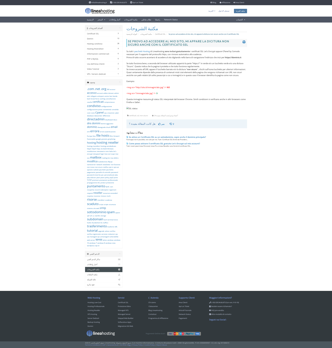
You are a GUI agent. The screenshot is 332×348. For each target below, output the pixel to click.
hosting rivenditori (93, 146)
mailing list (106, 158)
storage (103, 216)
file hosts (102, 135)
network (99, 164)
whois (105, 240)
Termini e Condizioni (93, 345)
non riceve (91, 167)
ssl (93, 216)
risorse (92, 199)
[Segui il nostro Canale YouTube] (222, 326)
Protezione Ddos (124, 306)
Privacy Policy (137, 345)
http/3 (94, 149)
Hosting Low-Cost (94, 302)
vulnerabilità (113, 237)
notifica (105, 167)
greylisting (111, 139)
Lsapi (113, 154)
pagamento (91, 172)
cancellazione (111, 99)
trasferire (110, 227)
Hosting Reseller (94, 310)
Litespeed (96, 154)
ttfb (116, 227)
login (102, 154)
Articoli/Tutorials (185, 310)
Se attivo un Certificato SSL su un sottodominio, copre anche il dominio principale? (167, 137)
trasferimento (97, 226)
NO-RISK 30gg (125, 345)
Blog (214, 2)
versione (104, 234)
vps (116, 234)
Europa (89, 136)
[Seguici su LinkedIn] (227, 326)
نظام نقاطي (146, 19)
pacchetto (109, 170)
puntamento (96, 186)
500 (108, 89)
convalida (115, 109)
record (97, 190)
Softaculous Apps (124, 322)
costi (88, 113)
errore (94, 131)
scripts (106, 204)
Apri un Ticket (137, 2)
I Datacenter (153, 306)
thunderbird (96, 223)
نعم (163, 123)
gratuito (104, 139)
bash (89, 99)
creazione (110, 113)
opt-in (111, 167)
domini (96, 123)
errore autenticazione (108, 132)
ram (111, 187)
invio (107, 151)
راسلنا (157, 19)
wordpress (91, 246)
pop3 (111, 177)
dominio (92, 127)
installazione (91, 151)
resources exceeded (110, 193)
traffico (105, 223)
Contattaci (152, 314)
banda (115, 96)
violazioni (111, 234)
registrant (112, 190)
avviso (107, 96)
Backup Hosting (94, 322)
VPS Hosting (92, 314)
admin (116, 93)
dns (89, 123)
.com (90, 89)
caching (102, 99)
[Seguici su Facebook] (211, 326)
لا (173, 123)
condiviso (94, 106)
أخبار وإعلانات (114, 19)
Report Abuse (161, 345)
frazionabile (91, 139)
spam (111, 212)
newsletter (106, 164)
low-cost (107, 154)
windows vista (110, 243)
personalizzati (109, 175)
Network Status (171, 19)
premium (95, 180)
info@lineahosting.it (99, 2)
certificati (98, 101)
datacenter (98, 116)
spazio (117, 212)
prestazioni (103, 180)
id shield (104, 149)
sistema (90, 208)
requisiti (90, 193)
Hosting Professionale (96, 306)
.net (97, 89)
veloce (107, 231)
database (90, 116)
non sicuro (99, 167)
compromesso (109, 102)
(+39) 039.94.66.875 (119, 2)
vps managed (92, 237)
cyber (117, 113)
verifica (112, 231)
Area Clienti (239, 2)
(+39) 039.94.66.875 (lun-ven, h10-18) (225, 302)
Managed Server (124, 314)
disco (115, 120)
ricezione (97, 196)
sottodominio (96, 212)
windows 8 (101, 243)
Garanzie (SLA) (112, 345)
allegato (94, 96)
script (101, 204)
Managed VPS (123, 310)
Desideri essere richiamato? (221, 306)
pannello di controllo (103, 172)
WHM (99, 239)
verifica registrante (94, 234)
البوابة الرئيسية (131, 34)
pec (102, 175)
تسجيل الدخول (223, 11)
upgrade (101, 231)
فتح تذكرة (90, 284)
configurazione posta (94, 109)
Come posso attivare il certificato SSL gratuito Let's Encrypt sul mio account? (164, 143)
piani (98, 177)
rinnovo (103, 196)
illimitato (110, 149)
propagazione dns (93, 183)
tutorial (92, 230)
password (114, 172)
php (116, 175)
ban (111, 96)
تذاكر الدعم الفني (93, 259)
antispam (100, 96)
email (114, 127)
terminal (111, 220)
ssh (91, 216)
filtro (111, 136)
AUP (104, 345)
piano (103, 177)
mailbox (96, 157)
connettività (107, 109)
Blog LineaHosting (155, 310)
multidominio (103, 162)
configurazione (106, 106)
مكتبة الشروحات (130, 19)
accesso (92, 93)
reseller (97, 193)
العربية (211, 11)
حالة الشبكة (91, 279)
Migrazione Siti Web (125, 326)
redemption (104, 190)
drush (108, 127)
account (100, 93)
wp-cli (97, 246)
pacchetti (102, 170)
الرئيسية (90, 19)
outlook (96, 170)
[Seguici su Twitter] (216, 326)
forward (116, 136)
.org (103, 89)
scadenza (108, 200)
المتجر (101, 19)
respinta (90, 196)
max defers (114, 158)
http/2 (89, 149)
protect (103, 183)
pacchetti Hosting (142, 51)
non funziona (115, 164)
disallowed (109, 120)
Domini (90, 326)
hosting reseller (107, 142)
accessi (112, 89)
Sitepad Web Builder (125, 318)
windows (110, 240)
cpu (105, 113)
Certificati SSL (160, 34)
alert (88, 96)
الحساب (240, 19)
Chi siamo (152, 302)
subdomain (95, 219)
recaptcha (90, 190)
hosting (91, 142)
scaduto (93, 204)
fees (94, 136)
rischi (108, 196)
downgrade (102, 127)
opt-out (116, 167)
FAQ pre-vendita (217, 310)
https (98, 149)
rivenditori (101, 200)
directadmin (96, 119)
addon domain (108, 93)
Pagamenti (183, 318)
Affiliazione (225, 2)
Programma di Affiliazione (158, 318)
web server (91, 240)
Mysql (110, 162)
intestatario (101, 151)
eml (88, 132)
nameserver (91, 164)
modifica (92, 161)
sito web (96, 208)
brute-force (95, 99)
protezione (110, 183)
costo (93, 113)
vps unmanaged (103, 237)
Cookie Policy (149, 345)
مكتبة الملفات (92, 274)
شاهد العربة (240, 11)
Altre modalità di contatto (221, 314)
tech (105, 220)
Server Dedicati (93, 318)
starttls (97, 216)
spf (88, 216)
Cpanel (99, 112)
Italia (111, 151)
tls (101, 223)
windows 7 (93, 243)
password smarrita (94, 175)
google (98, 139)
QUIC (107, 187)
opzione (90, 170)
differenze (106, 116)
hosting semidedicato (108, 146)
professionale (113, 180)
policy (107, 177)
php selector (91, 177)
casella (89, 102)
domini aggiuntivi (107, 124)
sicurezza (112, 204)
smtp (103, 208)
